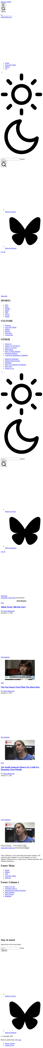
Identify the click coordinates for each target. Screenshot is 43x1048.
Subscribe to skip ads (8, 598)
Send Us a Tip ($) (11, 348)
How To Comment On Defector (15, 365)
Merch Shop (9, 349)
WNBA (7, 309)
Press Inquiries (10, 892)
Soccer (7, 314)
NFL (6, 305)
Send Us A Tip (10, 887)
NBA (7, 307)
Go (25, 846)
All (6, 69)
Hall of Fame (9, 894)
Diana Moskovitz (9, 611)
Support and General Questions (15, 890)
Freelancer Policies (11, 353)
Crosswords (9, 335)
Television (8, 333)
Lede (19, 1040)
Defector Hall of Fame (12, 361)
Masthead (8, 363)
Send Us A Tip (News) (12, 346)
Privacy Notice (10, 1043)
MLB (7, 311)
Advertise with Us (11, 888)
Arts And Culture (10, 327)
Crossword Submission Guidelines (16, 355)
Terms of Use (9, 368)
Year (16, 846)
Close (27, 848)
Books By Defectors (11, 359)
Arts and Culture (10, 65)
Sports (7, 63)
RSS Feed (8, 366)
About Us (8, 344)
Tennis (7, 316)
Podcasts (8, 325)
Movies (7, 331)
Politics (7, 67)
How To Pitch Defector (12, 351)
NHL (7, 313)
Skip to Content (6, 2)
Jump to (3, 846)
